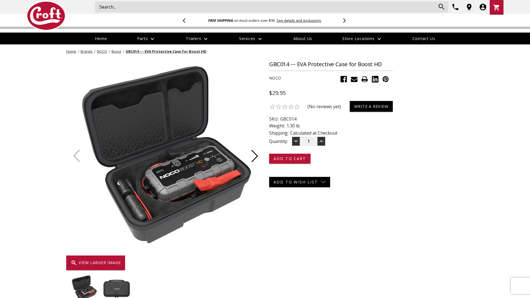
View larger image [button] (96, 263)
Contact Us (423, 38)
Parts (146, 39)
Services (251, 39)
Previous (186, 20)
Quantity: (278, 141)
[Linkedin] (375, 79)
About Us (302, 38)
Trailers (197, 39)
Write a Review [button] (371, 106)
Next (343, 20)
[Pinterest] (385, 79)
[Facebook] (343, 79)
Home (101, 38)
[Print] (364, 79)
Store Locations (362, 39)
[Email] (354, 79)
